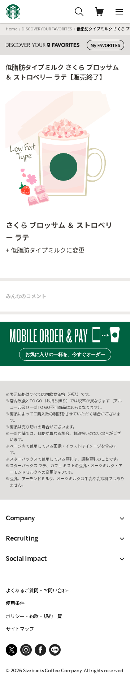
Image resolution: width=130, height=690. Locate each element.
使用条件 (15, 603)
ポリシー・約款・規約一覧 (34, 616)
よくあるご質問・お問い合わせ (39, 590)
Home (11, 28)
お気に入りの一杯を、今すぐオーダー (65, 354)
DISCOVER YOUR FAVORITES (47, 28)
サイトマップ (20, 628)
